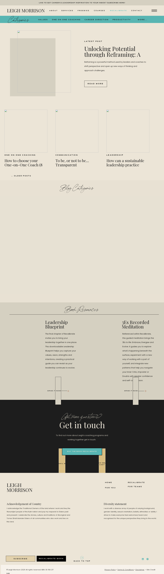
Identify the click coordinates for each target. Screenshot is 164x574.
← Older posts (21, 176)
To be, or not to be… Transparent (72, 162)
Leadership (114, 155)
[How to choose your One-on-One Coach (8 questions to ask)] (25, 131)
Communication (66, 155)
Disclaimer (139, 569)
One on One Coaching (20, 155)
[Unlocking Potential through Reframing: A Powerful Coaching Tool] (44, 62)
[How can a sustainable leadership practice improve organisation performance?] (127, 131)
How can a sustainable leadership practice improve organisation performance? (125, 167)
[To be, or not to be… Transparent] (76, 131)
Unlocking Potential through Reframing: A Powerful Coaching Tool (115, 54)
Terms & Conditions (125, 569)
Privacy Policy (110, 569)
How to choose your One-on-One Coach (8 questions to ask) (23, 165)
